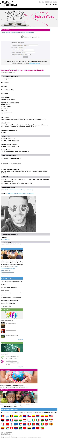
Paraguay (24, 425)
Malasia (51, 421)
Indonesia (24, 421)
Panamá (20, 425)
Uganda (29, 429)
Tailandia (16, 429)
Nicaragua (15, 425)
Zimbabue (42, 429)
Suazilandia (2, 429)
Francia (11, 421)
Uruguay (33, 429)
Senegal (42, 425)
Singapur (46, 425)
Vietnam (38, 429)
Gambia (16, 421)
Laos (46, 421)
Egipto (3, 421)
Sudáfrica (7, 429)
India (20, 421)
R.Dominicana (38, 425)
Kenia (42, 421)
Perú (29, 425)
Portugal (33, 425)
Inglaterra (29, 421)
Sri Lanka (51, 425)
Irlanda (33, 421)
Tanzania (20, 429)
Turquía (25, 429)
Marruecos (7, 425)
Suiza (11, 429)
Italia (38, 421)
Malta (3, 425)
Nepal (11, 425)
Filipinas (7, 421)
